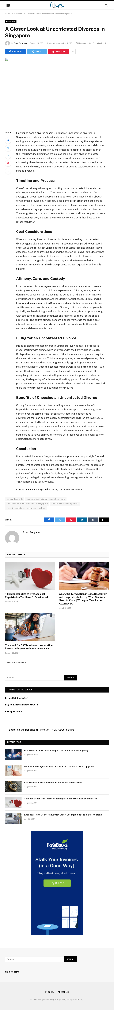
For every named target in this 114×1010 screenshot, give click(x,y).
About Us (63, 992)
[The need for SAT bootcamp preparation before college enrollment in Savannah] (30, 627)
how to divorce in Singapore (65, 503)
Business (10, 21)
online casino (12, 971)
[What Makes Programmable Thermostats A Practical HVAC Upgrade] (13, 770)
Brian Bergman (20, 43)
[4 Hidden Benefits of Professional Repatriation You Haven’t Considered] (30, 576)
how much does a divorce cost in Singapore (27, 503)
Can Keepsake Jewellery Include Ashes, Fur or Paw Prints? (53, 782)
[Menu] (8, 5)
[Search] (105, 5)
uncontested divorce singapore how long (26, 508)
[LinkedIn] (8, 156)
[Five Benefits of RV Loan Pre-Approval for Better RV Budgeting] (13, 754)
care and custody (15, 499)
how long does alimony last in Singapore (39, 303)
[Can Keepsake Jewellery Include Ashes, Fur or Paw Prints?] (13, 786)
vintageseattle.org (75, 999)
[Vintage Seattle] (57, 5)
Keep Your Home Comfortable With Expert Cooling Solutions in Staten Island (63, 815)
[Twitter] (8, 148)
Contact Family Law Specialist (33, 489)
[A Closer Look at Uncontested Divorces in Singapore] (57, 92)
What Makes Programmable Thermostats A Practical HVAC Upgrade (59, 766)
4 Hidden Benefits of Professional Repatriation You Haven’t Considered (26, 596)
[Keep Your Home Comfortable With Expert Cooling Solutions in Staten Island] (13, 818)
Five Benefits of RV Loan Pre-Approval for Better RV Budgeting (56, 750)
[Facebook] (8, 141)
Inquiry (49, 992)
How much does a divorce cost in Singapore (41, 132)
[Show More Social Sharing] (73, 51)
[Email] (8, 171)
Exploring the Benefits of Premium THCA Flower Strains (41, 729)
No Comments (84, 43)
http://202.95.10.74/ (16, 698)
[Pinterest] (8, 163)
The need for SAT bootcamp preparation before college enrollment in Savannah (29, 647)
